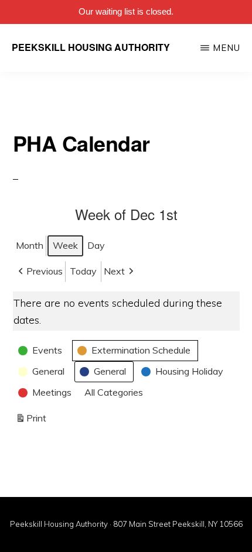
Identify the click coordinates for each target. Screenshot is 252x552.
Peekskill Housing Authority (91, 47)
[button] (39, 271)
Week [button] (65, 245)
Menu (226, 47)
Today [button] (83, 271)
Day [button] (96, 245)
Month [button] (29, 245)
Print (30, 420)
